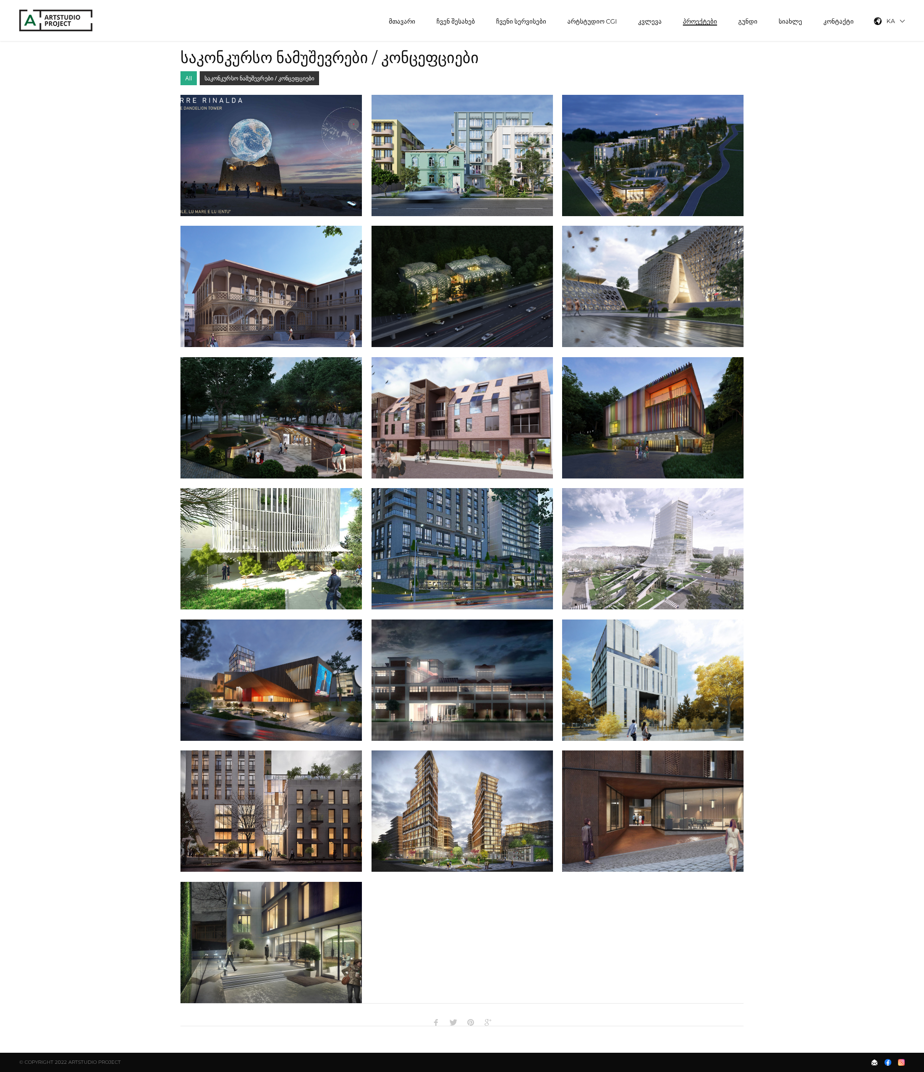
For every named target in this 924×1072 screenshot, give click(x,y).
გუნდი (747, 21)
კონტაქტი (838, 21)
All (188, 78)
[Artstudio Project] (56, 20)
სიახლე (790, 21)
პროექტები (700, 21)
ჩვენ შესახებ (455, 21)
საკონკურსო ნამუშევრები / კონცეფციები (259, 78)
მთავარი (402, 21)
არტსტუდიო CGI (592, 21)
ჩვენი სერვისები (521, 21)
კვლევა (650, 21)
